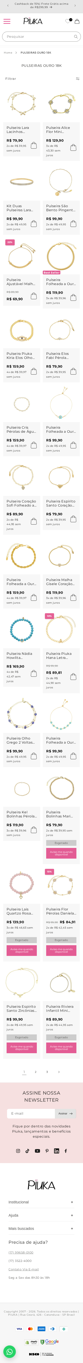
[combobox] (41, 36)
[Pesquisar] (76, 36)
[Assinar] (65, 1113)
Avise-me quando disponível (61, 853)
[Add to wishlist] (33, 92)
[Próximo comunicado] (75, 5)
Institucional (41, 1202)
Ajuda (41, 1215)
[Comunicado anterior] (8, 5)
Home (8, 52)
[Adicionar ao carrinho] (32, 145)
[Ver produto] (72, 676)
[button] (6, 21)
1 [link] (24, 1072)
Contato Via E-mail (24, 1269)
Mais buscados (41, 1228)
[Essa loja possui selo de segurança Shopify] (31, 1342)
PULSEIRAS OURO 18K (36, 52)
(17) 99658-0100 (21, 1252)
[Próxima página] (58, 1072)
